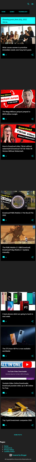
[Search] (28, 4)
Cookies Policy (9, 451)
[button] (32, 55)
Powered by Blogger (19, 455)
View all (5, 22)
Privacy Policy (9, 450)
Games (12, 11)
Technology (23, 11)
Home (3, 11)
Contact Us (8, 448)
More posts (18, 434)
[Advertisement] (18, 74)
